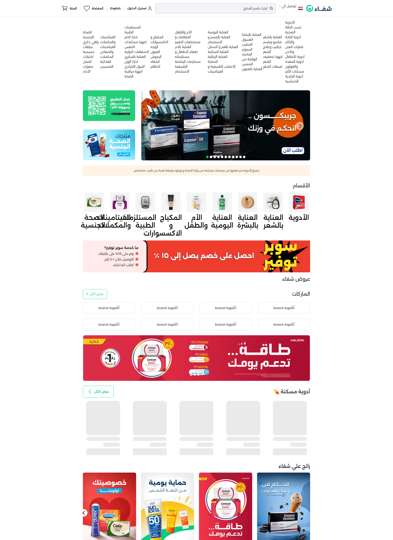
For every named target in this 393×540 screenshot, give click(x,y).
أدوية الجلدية (294, 76)
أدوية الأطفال (295, 57)
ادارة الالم (131, 37)
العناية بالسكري (135, 57)
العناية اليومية (218, 32)
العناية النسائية (218, 52)
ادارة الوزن (131, 62)
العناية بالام (183, 47)
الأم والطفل (183, 32)
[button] (151, 126)
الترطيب (247, 44)
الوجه (154, 47)
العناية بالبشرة (251, 35)
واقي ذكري (90, 42)
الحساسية (291, 81)
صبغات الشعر (272, 66)
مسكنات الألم (294, 71)
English (115, 8)
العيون (155, 52)
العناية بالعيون (252, 69)
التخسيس (106, 66)
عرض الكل (96, 294)
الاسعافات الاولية (136, 52)
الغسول (247, 39)
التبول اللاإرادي (134, 66)
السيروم (247, 49)
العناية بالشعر (272, 37)
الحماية (213, 62)
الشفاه (155, 62)
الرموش (155, 57)
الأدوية (290, 22)
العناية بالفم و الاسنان (223, 47)
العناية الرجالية (217, 57)
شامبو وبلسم (272, 42)
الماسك (247, 54)
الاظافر (155, 66)
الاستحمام (182, 71)
